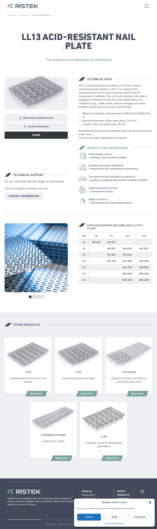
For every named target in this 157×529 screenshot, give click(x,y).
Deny (114, 517)
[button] (150, 502)
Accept (89, 517)
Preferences (140, 517)
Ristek (121, 491)
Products (12, 15)
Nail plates (24, 15)
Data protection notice (114, 523)
